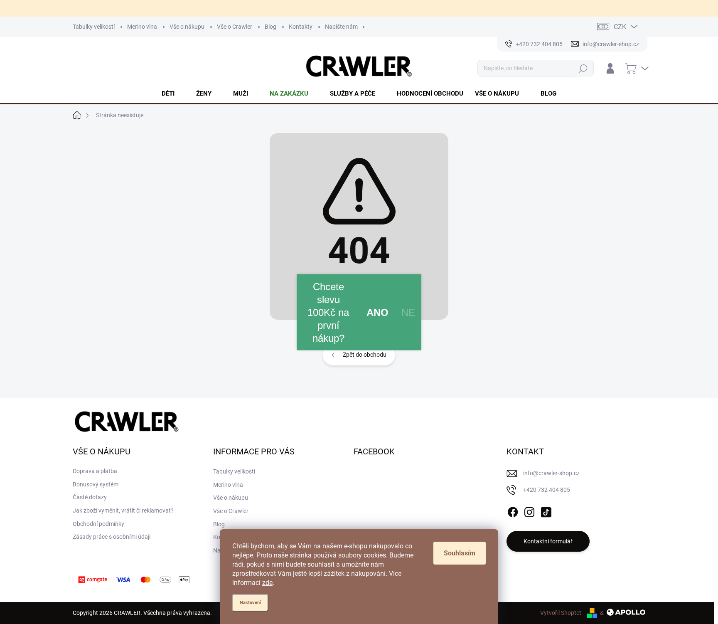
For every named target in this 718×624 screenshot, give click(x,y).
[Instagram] (529, 510)
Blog (270, 26)
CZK (620, 27)
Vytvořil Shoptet (560, 612)
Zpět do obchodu (364, 354)
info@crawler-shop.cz (551, 473)
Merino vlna (142, 26)
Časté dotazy (90, 497)
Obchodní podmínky (98, 523)
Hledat (583, 68)
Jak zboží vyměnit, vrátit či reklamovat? (123, 510)
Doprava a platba (95, 471)
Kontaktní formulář (548, 541)
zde (267, 583)
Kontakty (300, 26)
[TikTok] (546, 510)
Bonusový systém (95, 484)
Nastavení (250, 602)
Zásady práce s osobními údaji (111, 536)
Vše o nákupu (187, 26)
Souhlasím (459, 553)
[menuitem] (173, 94)
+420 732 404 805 (546, 489)
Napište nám (341, 26)
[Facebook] (513, 510)
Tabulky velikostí (94, 26)
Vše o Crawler (234, 26)
